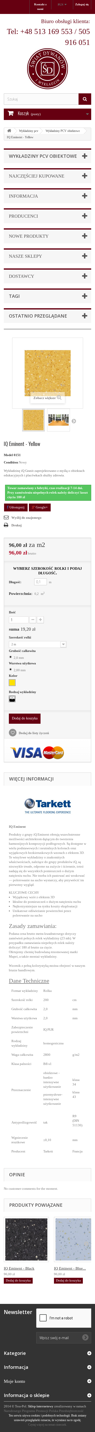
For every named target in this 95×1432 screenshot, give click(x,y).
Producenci (23, 216)
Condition (11, 462)
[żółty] (12, 682)
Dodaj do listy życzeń (33, 733)
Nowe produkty (29, 236)
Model (8, 455)
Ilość (12, 612)
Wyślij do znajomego (26, 518)
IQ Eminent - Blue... (70, 1268)
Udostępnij (17, 507)
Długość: (15, 582)
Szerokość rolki (20, 637)
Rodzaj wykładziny (23, 692)
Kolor (13, 676)
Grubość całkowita (22, 651)
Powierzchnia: (20, 594)
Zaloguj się (82, 4)
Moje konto (14, 1381)
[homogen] (12, 699)
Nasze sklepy (25, 256)
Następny (73, 420)
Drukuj (16, 525)
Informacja (23, 196)
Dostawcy (21, 276)
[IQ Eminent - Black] (26, 1239)
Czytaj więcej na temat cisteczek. (47, 1424)
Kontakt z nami (40, 6)
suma (22, 629)
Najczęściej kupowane (36, 176)
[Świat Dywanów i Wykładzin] (47, 53)
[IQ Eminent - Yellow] (33, 420)
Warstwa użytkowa (23, 663)
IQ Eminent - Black (19, 1268)
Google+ (41, 507)
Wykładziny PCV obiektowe (63, 131)
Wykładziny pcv (28, 131)
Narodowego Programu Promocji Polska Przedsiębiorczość (44, 1411)
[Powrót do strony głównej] (9, 131)
